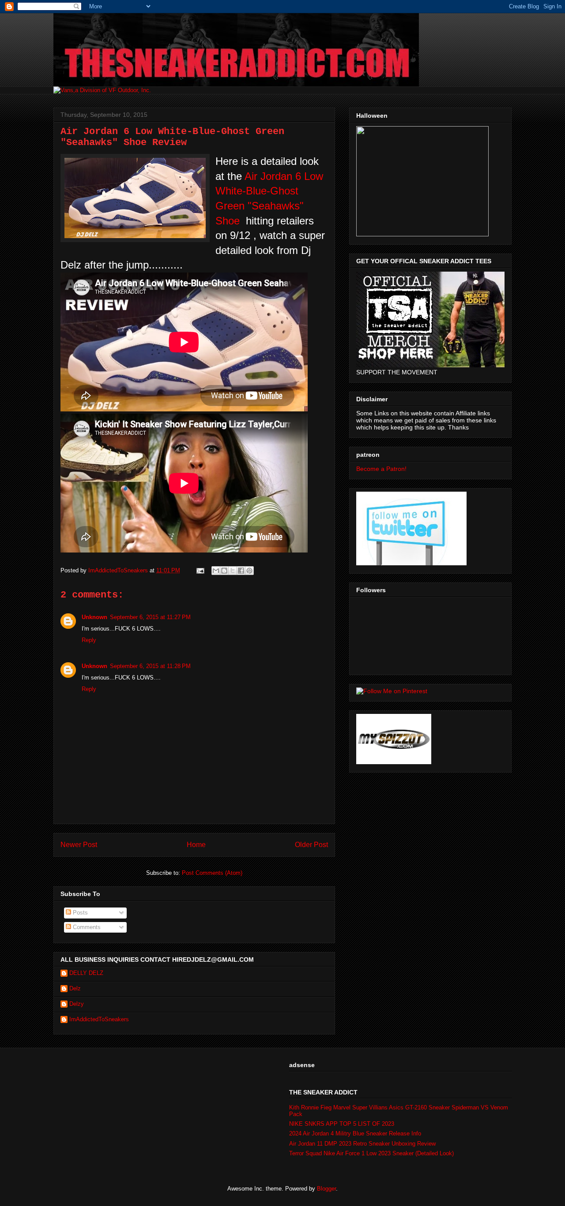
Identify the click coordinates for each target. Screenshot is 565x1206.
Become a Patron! (381, 468)
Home (196, 844)
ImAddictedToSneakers (99, 1019)
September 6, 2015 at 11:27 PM (150, 617)
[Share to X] (232, 570)
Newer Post (78, 844)
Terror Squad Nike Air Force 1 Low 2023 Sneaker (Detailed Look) (371, 1153)
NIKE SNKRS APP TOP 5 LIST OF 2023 (341, 1123)
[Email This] (215, 570)
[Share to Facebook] (241, 570)
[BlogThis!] (224, 570)
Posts (79, 912)
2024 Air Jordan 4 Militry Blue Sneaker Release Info (355, 1133)
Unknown (94, 617)
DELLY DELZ (86, 973)
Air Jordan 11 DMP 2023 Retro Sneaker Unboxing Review (362, 1143)
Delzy (76, 1004)
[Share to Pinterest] (249, 570)
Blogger (326, 1188)
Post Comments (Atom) (212, 873)
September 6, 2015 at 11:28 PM (150, 666)
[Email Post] (199, 570)
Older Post (311, 844)
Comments (86, 927)
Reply (89, 640)
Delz (75, 988)
